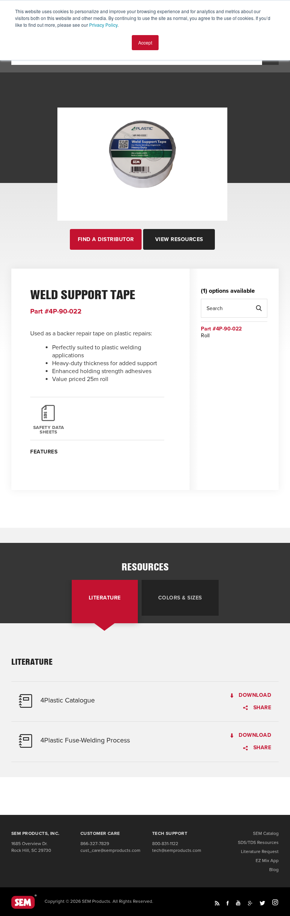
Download (254, 695)
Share (261, 707)
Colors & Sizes (180, 598)
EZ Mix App (267, 860)
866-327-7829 (94, 843)
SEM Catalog (266, 833)
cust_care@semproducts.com (110, 850)
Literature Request (260, 851)
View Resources (179, 239)
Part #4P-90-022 (221, 329)
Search (259, 308)
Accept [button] (145, 42)
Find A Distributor (106, 239)
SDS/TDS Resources (258, 842)
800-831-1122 (165, 843)
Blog (274, 869)
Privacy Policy (103, 25)
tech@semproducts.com (176, 850)
